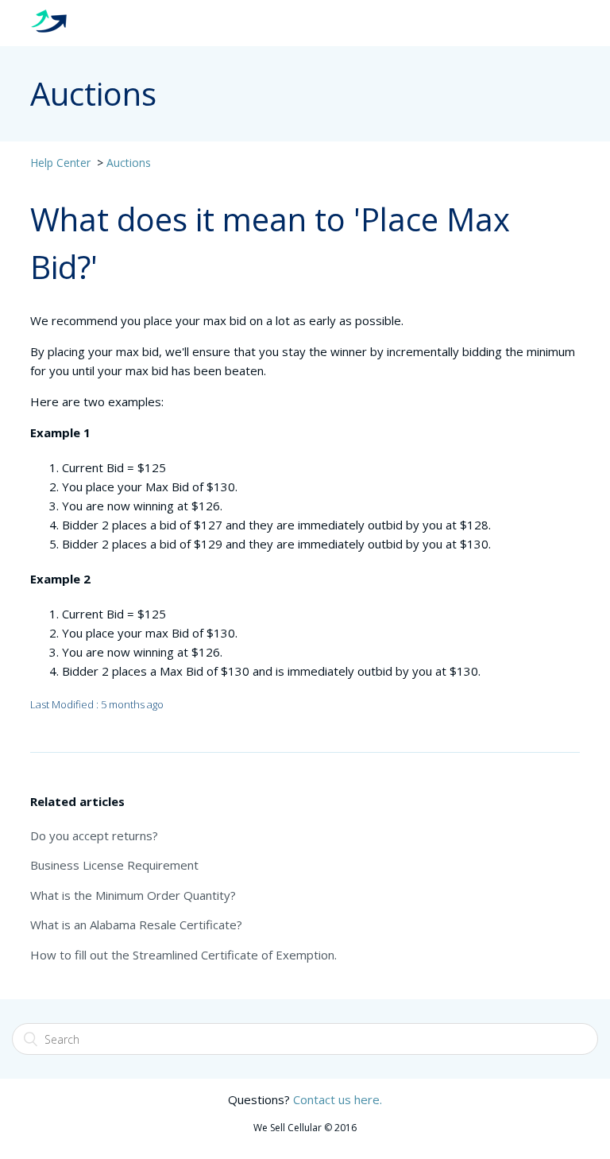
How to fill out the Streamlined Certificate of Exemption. (183, 955)
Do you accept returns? (94, 835)
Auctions (128, 162)
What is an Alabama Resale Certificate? (136, 924)
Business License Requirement (114, 865)
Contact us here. (337, 1099)
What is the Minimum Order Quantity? (133, 895)
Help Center (60, 162)
